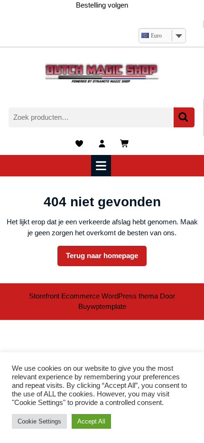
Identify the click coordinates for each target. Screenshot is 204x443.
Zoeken (184, 117)
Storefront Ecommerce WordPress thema (93, 296)
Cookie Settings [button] (39, 421)
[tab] (102, 165)
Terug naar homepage (106, 258)
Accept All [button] (91, 421)
